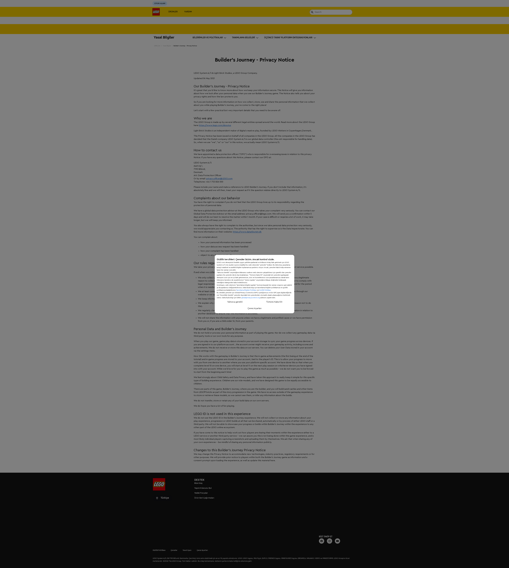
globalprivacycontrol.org (250, 297)
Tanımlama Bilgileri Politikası (246, 290)
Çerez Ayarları (255, 308)
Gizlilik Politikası (265, 290)
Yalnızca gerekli (234, 302)
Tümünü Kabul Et (274, 302)
